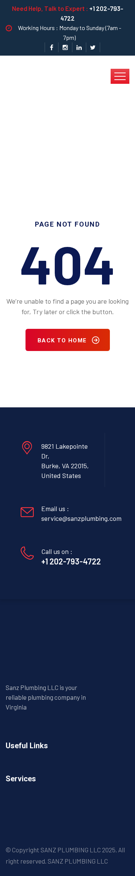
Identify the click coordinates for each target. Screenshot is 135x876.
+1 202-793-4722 (71, 561)
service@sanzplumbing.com (81, 518)
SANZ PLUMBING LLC (78, 861)
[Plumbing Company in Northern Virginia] (58, 75)
